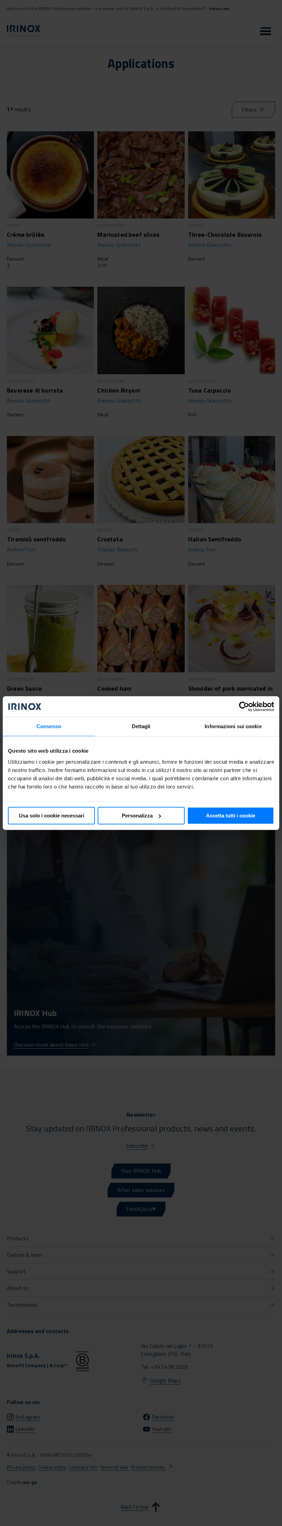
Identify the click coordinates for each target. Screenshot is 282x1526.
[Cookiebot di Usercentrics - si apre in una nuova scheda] (244, 706)
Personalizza (137, 815)
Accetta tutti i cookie (230, 815)
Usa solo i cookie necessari (51, 815)
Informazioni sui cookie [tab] (233, 726)
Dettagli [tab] (141, 726)
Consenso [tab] (48, 726)
